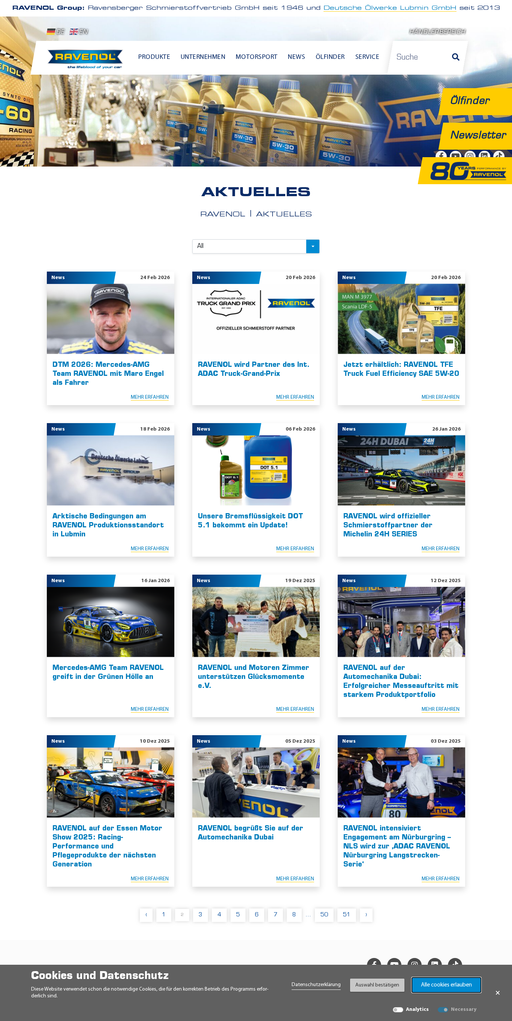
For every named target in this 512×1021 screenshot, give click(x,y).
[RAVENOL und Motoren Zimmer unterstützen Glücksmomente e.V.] (256, 622)
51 (346, 915)
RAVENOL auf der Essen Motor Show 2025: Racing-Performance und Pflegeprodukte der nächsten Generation (107, 847)
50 (324, 915)
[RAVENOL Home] (87, 62)
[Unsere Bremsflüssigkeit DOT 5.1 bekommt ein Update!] (256, 470)
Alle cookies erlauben (446, 985)
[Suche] (456, 57)
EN (83, 32)
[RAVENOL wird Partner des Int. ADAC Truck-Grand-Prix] (256, 319)
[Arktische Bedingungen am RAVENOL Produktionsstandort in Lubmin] (110, 470)
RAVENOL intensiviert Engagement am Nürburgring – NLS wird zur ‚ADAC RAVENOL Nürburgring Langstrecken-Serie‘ (397, 847)
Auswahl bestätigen (377, 985)
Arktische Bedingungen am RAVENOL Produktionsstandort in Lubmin (108, 526)
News (296, 57)
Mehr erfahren (150, 397)
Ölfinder (330, 57)
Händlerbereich (437, 32)
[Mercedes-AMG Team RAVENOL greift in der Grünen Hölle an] (110, 622)
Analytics (417, 1009)
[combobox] (256, 246)
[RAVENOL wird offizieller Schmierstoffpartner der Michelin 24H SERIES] (401, 470)
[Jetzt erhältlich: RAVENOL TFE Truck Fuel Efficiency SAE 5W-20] (401, 319)
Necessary (463, 1009)
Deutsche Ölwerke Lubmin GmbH (390, 8)
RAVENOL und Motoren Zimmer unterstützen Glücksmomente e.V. (253, 677)
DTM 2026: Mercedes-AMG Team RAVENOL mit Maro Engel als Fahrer (108, 374)
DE (60, 32)
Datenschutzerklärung (316, 985)
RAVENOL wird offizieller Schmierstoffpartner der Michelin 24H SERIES (388, 526)
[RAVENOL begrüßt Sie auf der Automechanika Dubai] (256, 783)
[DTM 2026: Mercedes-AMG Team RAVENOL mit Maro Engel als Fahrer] (110, 319)
